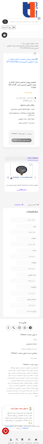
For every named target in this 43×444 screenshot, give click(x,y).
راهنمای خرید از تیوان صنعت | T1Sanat (24, 353)
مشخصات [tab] (17, 205)
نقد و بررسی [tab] (32, 205)
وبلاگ (35, 339)
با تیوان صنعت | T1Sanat (28, 335)
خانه (36, 43)
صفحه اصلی (36, 443)
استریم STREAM (28, 101)
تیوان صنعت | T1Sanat (18, 134)
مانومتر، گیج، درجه (28, 43)
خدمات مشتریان (31, 344)
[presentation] (35, 177)
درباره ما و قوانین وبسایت (29, 349)
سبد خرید (22, 443)
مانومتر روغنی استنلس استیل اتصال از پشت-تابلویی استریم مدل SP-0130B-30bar (22, 47)
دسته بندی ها (29, 443)
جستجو (17, 443)
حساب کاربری (11, 443)
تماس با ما (34, 358)
